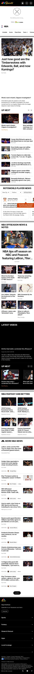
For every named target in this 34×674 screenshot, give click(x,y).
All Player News (27, 192)
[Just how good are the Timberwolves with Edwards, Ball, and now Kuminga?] (17, 47)
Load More (17, 593)
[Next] (31, 110)
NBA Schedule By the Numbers (25, 295)
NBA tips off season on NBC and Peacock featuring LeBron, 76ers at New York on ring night (17, 255)
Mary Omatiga (21, 317)
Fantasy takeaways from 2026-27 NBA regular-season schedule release (7, 430)
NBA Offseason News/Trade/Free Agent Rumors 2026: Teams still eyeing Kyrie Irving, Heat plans (11, 490)
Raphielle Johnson (5, 414)
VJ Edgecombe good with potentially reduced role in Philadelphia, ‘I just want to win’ (10, 563)
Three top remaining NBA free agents (24, 277)
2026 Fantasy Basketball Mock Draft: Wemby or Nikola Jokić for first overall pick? (24, 409)
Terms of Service (24, 659)
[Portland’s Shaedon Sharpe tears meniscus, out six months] (28, 534)
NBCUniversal (10, 661)
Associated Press (5, 453)
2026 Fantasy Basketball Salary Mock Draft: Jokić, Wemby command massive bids (7, 409)
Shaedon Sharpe (13, 542)
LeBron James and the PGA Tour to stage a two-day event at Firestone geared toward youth (11, 448)
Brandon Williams (13, 527)
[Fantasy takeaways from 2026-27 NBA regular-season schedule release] (8, 422)
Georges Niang (13, 470)
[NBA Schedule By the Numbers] (25, 288)
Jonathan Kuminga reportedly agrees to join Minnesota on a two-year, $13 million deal (21, 163)
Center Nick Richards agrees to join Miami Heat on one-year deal (22, 140)
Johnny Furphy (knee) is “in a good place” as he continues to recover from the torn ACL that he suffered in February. (15, 205)
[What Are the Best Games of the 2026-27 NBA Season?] (8, 269)
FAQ (22, 656)
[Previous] (29, 110)
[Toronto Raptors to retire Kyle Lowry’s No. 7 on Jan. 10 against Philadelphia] (5, 156)
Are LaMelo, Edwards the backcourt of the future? (8, 296)
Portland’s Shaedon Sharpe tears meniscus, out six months (10, 534)
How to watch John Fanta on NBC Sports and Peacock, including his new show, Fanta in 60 (11, 505)
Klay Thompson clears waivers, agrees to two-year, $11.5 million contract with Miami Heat (10, 578)
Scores (11, 32)
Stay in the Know (5, 604)
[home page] (7, 3)
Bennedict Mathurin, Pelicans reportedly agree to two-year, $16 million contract (20, 179)
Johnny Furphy (13, 199)
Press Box (13, 657)
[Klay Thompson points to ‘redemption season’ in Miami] (28, 477)
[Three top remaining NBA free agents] (25, 269)
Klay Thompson (13, 483)
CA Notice (16, 659)
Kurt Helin (3, 72)
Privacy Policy (26, 657)
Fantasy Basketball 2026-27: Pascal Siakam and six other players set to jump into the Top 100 (25, 430)
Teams (24, 32)
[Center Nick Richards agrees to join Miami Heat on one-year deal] (5, 140)
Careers (8, 656)
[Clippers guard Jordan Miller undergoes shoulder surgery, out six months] (5, 172)
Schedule (4, 32)
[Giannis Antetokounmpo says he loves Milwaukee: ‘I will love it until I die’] (28, 549)
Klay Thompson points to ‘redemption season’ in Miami (10, 477)
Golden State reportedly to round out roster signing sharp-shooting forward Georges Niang (10, 463)
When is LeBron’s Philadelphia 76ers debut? (24, 313)
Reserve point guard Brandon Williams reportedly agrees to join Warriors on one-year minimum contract (11, 519)
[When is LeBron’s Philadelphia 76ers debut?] (25, 305)
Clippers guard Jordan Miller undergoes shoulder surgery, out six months (20, 171)
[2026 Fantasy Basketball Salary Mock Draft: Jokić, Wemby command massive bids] (8, 401)
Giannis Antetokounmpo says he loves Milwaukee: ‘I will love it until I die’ (11, 549)
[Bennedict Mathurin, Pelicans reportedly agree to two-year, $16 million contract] (5, 180)
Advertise (3, 656)
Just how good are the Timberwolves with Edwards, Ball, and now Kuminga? (15, 64)
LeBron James (13, 498)
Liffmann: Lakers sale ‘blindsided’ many (8, 312)
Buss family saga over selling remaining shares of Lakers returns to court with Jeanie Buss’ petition (20, 148)
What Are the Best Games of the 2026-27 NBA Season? (8, 277)
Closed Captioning (15, 656)
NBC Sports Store (6, 657)
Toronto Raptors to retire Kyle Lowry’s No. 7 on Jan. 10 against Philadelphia (21, 156)
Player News (18, 32)
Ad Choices (19, 657)
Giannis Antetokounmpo (15, 556)
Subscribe (5, 611)
